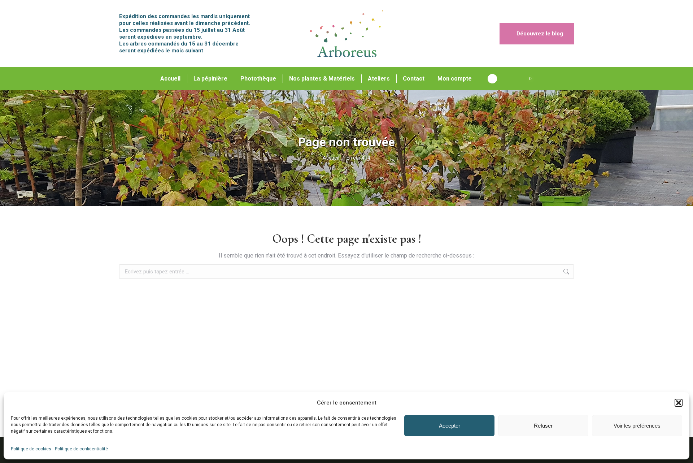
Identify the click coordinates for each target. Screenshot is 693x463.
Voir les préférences (637, 426)
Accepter (449, 426)
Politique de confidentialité (81, 448)
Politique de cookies (31, 448)
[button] (678, 402)
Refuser (543, 426)
